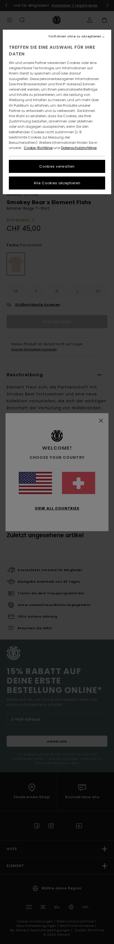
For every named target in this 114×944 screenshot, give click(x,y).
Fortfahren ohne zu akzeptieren (75, 36)
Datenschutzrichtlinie (79, 147)
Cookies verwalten (57, 166)
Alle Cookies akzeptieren (57, 183)
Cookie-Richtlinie (38, 147)
